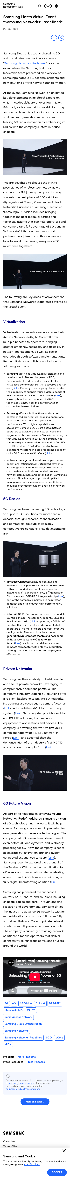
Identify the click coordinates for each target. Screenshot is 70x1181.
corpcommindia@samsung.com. (23, 1089)
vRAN (8, 1044)
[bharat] (48, 6)
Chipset (40, 1003)
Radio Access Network (18, 1017)
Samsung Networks (16, 1030)
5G (6, 1003)
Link (15, 388)
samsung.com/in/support (22, 1083)
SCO (49, 1037)
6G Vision (26, 1003)
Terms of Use (10, 1146)
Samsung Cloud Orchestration (23, 1023)
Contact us (9, 1141)
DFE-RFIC (55, 1003)
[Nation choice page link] (56, 6)
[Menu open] (64, 6)
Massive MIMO (14, 1010)
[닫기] (64, 1150)
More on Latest (34, 1101)
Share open (61, 38)
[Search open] (40, 6)
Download (54, 38)
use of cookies (32, 1164)
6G (14, 1003)
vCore (59, 1037)
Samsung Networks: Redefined (25, 63)
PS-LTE (31, 1010)
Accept (57, 1172)
